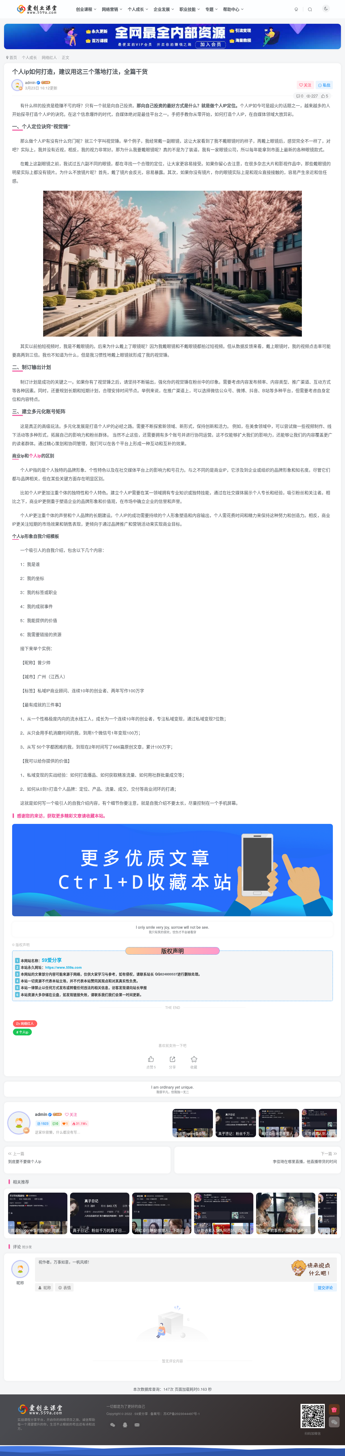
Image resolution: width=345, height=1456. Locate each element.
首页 (12, 57)
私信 (326, 85)
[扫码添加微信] (334, 1422)
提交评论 (325, 1287)
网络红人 (49, 57)
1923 (45, 1123)
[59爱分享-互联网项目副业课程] (40, 1408)
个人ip (35, 455)
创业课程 (84, 9)
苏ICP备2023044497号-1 (181, 1413)
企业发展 (162, 9)
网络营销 (110, 9)
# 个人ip (22, 1032)
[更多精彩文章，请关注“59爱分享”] (172, 869)
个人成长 (136, 9)
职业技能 (188, 9)
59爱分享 (141, 1413)
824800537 (168, 974)
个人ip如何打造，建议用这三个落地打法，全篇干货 (80, 71)
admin (30, 82)
